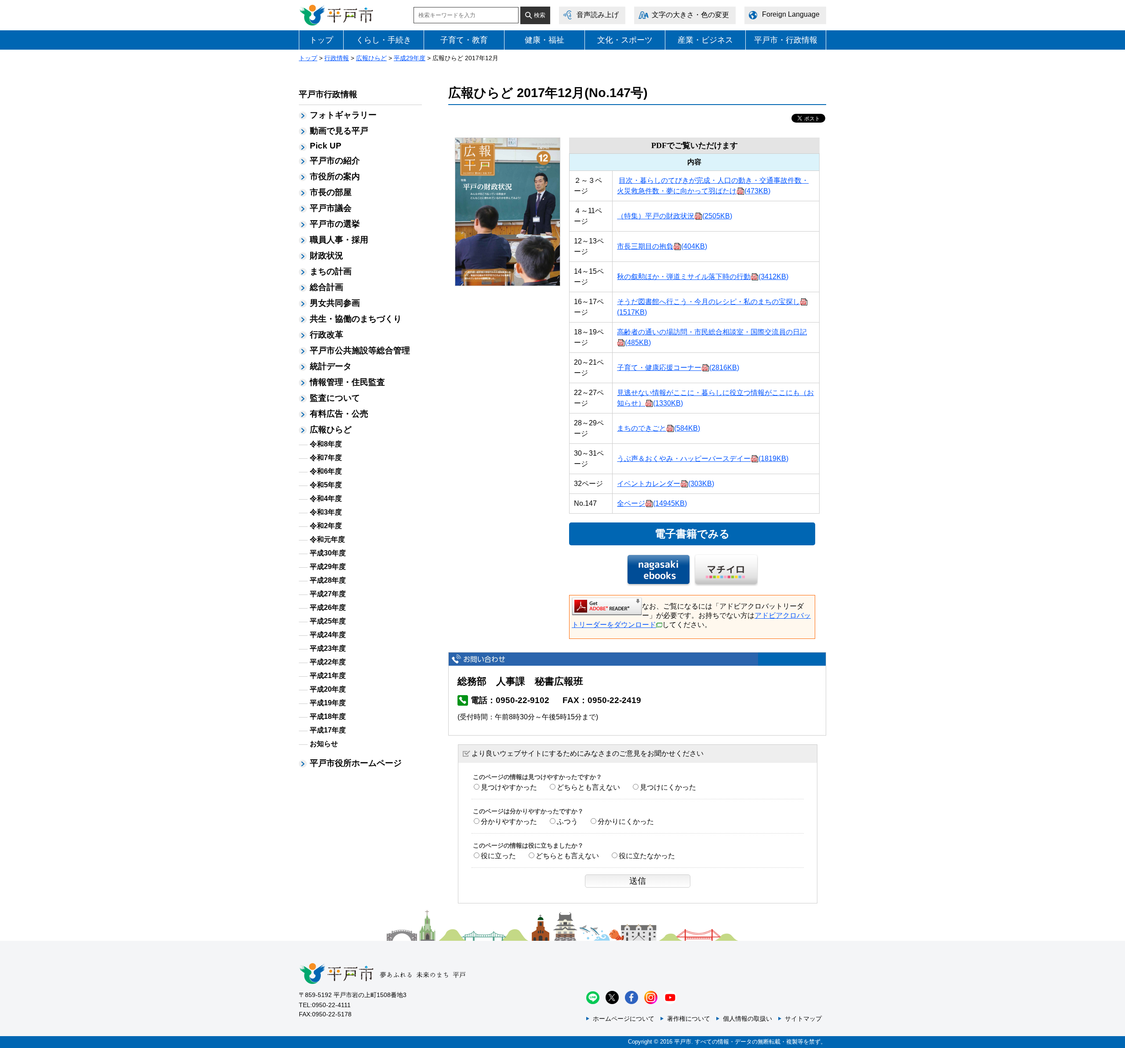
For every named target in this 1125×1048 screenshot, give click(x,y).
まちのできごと (658, 428)
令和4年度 (326, 498)
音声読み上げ (598, 14)
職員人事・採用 (339, 239)
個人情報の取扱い (747, 1018)
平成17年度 (328, 730)
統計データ (331, 366)
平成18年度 (328, 716)
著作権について (688, 1018)
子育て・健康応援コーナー (678, 367)
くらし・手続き (383, 40)
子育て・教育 (464, 40)
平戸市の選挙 (335, 223)
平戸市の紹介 (335, 160)
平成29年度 (409, 58)
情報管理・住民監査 (347, 382)
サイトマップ (803, 1018)
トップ (321, 40)
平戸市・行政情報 (785, 40)
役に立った (498, 855)
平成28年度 (328, 580)
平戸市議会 (331, 208)
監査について (335, 398)
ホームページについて (623, 1018)
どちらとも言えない (588, 787)
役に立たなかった (647, 855)
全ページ (652, 503)
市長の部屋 (331, 192)
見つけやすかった (509, 787)
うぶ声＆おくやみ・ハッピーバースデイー (702, 458)
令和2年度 (326, 525)
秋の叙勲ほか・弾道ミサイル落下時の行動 (702, 276)
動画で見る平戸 (339, 130)
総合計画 (326, 287)
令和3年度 (326, 512)
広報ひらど (371, 58)
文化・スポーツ (625, 40)
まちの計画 (331, 271)
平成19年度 (328, 703)
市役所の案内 (335, 176)
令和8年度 (326, 444)
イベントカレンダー (665, 483)
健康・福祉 (544, 40)
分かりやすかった (509, 821)
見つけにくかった (668, 787)
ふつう (567, 821)
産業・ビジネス (705, 40)
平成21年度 (328, 675)
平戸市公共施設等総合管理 (360, 350)
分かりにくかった (626, 821)
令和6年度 (326, 471)
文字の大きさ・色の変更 (690, 14)
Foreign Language (791, 14)
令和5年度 (326, 485)
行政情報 (336, 58)
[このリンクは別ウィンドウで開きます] (607, 605)
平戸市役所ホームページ (356, 763)
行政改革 (326, 334)
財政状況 (326, 255)
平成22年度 (328, 662)
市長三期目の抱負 (662, 246)
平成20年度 (328, 689)
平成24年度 (328, 634)
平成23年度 (328, 648)
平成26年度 (328, 607)
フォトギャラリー (343, 115)
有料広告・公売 (339, 413)
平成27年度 (328, 594)
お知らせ (324, 743)
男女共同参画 (335, 303)
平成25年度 (328, 621)
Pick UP (325, 145)
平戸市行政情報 (328, 94)
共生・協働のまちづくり (356, 318)
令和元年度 (327, 539)
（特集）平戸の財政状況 (674, 216)
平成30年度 (328, 553)
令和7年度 (326, 457)
